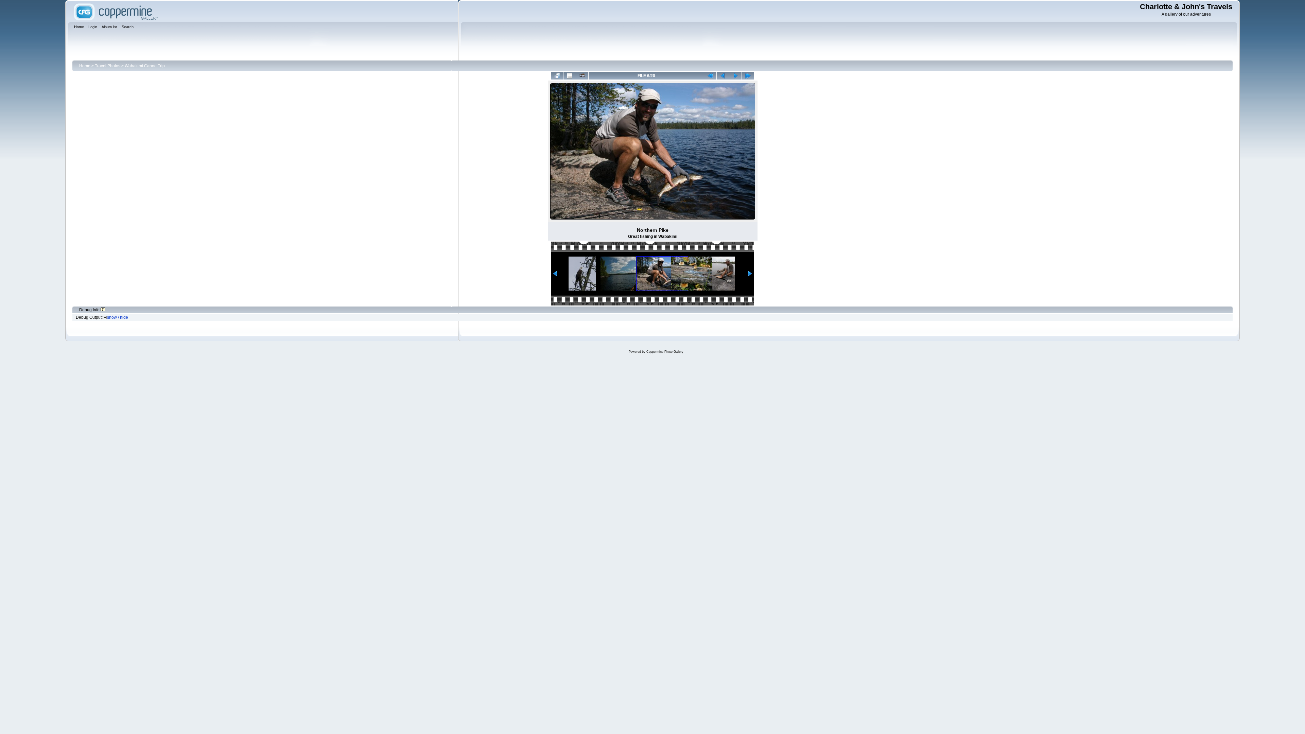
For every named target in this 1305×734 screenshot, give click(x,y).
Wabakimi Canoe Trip (145, 66)
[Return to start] (710, 76)
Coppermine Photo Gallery (664, 351)
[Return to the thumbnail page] (557, 76)
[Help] (103, 310)
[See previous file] (723, 76)
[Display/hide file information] (569, 76)
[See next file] (735, 76)
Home (84, 66)
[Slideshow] (582, 76)
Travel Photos (107, 66)
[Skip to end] (748, 76)
